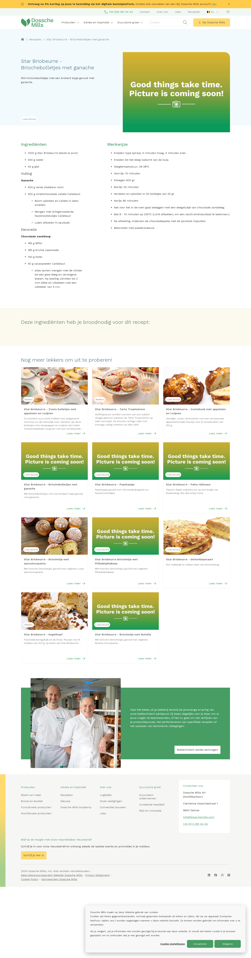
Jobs (178, 11)
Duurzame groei (150, 787)
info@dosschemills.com (198, 817)
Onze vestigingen (111, 801)
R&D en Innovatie (150, 810)
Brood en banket (32, 801)
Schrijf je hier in (33, 855)
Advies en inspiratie (73, 787)
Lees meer (74, 433)
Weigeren (227, 944)
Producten (28, 787)
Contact (145, 11)
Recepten (194, 11)
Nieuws (65, 801)
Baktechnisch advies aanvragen (197, 749)
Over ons (162, 11)
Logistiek (105, 795)
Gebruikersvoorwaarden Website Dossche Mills (51, 875)
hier (214, 4)
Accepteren (200, 944)
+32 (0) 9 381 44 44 (195, 824)
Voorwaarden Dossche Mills (59, 879)
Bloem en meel (31, 795)
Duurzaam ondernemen (147, 796)
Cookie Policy (29, 879)
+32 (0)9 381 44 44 (121, 11)
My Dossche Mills (214, 22)
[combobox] (213, 12)
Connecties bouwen (113, 807)
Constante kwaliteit (151, 804)
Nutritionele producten (36, 813)
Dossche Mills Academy (75, 807)
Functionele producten (36, 807)
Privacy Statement (97, 875)
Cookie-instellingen (172, 944)
